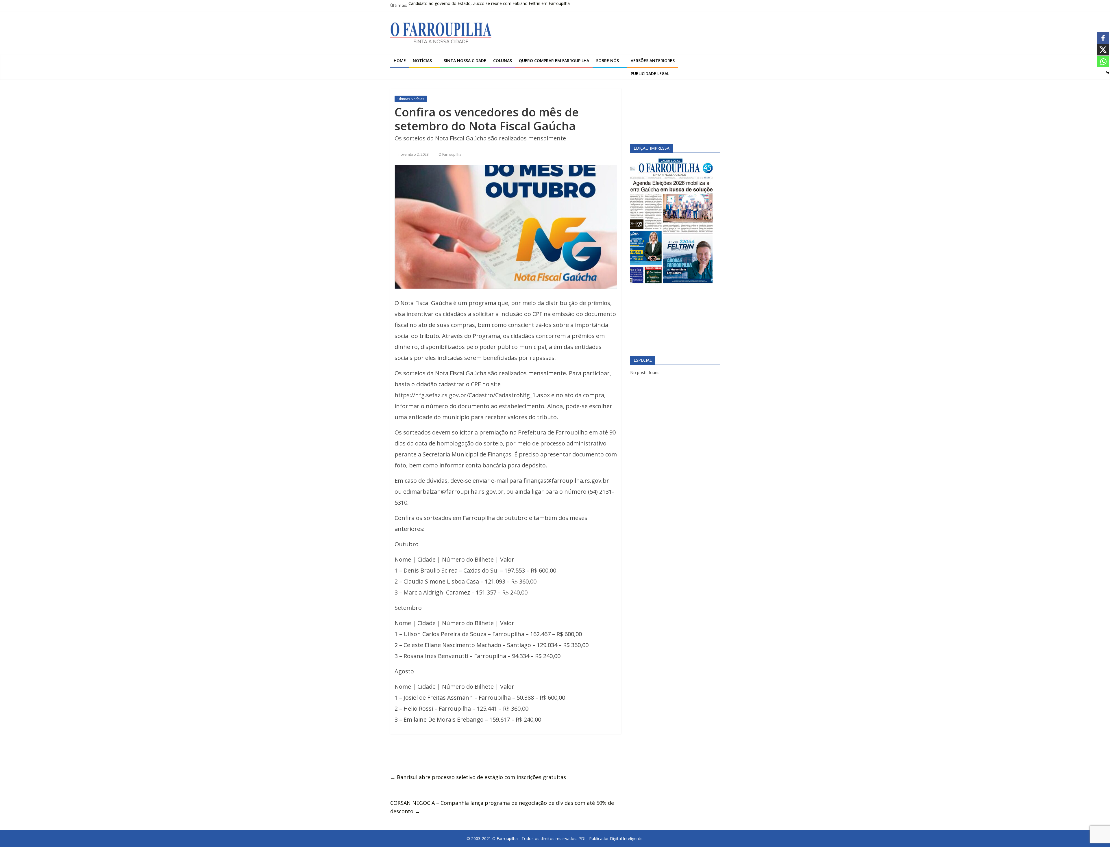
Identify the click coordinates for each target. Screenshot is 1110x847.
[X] (1103, 49)
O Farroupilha (450, 154)
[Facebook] (1103, 38)
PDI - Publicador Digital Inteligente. (610, 838)
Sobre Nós (607, 60)
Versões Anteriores (653, 60)
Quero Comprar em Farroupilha (554, 60)
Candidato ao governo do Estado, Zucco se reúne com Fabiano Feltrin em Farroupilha (489, 5)
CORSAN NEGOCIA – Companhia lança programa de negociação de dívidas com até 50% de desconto (502, 807)
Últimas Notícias (410, 98)
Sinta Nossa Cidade (465, 60)
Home (400, 60)
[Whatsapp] (1103, 61)
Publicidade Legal (650, 73)
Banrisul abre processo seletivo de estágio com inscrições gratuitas (478, 777)
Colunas (502, 60)
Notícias (422, 60)
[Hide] (1107, 72)
